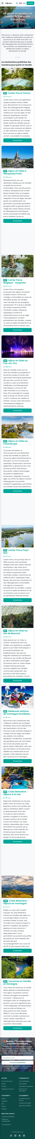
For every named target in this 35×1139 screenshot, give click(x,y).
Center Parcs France (17, 93)
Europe (3, 1106)
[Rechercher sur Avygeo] (17, 3)
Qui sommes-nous (6, 1081)
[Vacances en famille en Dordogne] (17, 967)
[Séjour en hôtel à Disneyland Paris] (17, 157)
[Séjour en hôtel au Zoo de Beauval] (17, 617)
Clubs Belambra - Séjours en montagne (16, 902)
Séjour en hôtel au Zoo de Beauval (15, 632)
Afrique (3, 1098)
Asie (2, 1104)
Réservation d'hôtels (25, 1105)
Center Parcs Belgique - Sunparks (14, 281)
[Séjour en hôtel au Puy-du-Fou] (17, 346)
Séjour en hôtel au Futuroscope (15, 442)
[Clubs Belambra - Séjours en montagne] (17, 887)
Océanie (4, 1109)
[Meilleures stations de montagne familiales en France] (17, 697)
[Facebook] (11, 1135)
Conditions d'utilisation (8, 1117)
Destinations (4, 8)
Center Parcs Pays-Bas (16, 551)
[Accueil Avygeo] (8, 3)
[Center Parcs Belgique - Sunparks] (17, 266)
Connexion (30, 3)
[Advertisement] (17, 239)
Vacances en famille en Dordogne (17, 982)
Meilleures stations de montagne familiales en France (16, 712)
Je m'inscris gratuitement (17, 1062)
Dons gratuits (23, 1084)
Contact (3, 1086)
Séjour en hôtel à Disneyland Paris (14, 172)
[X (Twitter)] (19, 1135)
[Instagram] (15, 1135)
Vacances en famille (25, 1103)
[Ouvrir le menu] (2, 3)
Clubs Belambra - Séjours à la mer (15, 793)
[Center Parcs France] (17, 79)
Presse (3, 1084)
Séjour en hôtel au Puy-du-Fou (15, 362)
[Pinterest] (24, 1135)
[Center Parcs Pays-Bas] (17, 536)
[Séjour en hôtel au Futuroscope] (17, 427)
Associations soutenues (26, 1086)
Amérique (4, 1101)
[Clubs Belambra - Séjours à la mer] (17, 777)
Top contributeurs (24, 1081)
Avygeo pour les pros (7, 1089)
